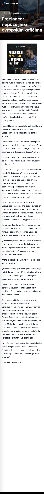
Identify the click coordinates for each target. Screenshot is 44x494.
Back (6, 13)
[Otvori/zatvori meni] (39, 3)
